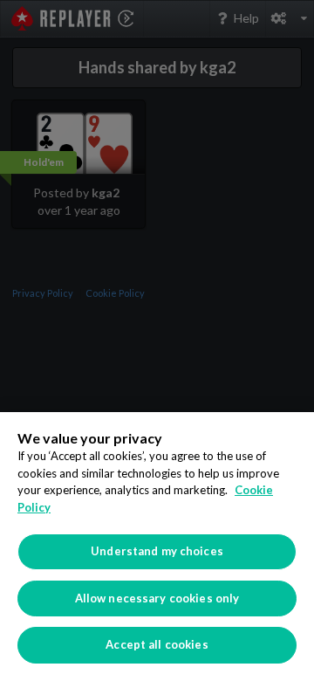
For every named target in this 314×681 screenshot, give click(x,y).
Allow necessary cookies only (157, 598)
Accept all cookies (157, 644)
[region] (157, 546)
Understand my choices (157, 551)
